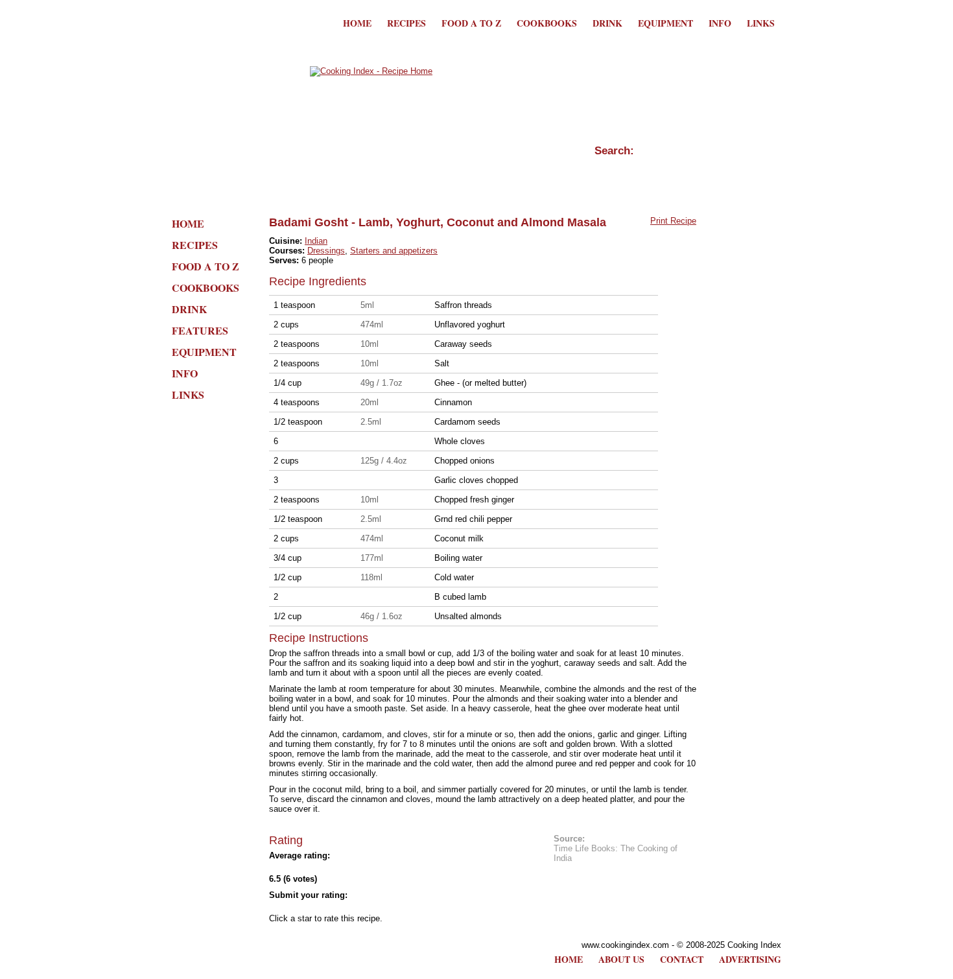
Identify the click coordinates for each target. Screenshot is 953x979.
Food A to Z (471, 23)
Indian (316, 241)
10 (392, 907)
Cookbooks (547, 23)
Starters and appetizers (394, 250)
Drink (607, 23)
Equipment (665, 23)
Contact (681, 959)
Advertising (750, 959)
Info (720, 23)
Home (357, 23)
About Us (621, 959)
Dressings (326, 250)
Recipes (406, 23)
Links (761, 23)
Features (200, 330)
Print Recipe (673, 221)
